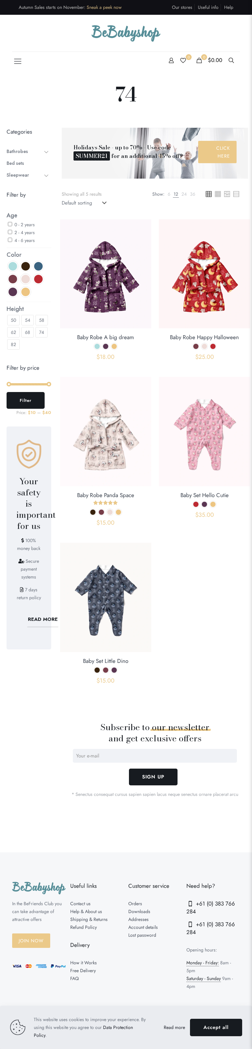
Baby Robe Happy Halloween (204, 337)
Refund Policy (83, 927)
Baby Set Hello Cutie (204, 495)
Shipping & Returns (89, 919)
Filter (26, 400)
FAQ (74, 978)
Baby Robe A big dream (105, 337)
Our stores (182, 7)
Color (14, 254)
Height (15, 309)
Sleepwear (18, 175)
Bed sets (15, 163)
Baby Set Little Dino (105, 661)
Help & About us (86, 911)
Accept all (216, 1027)
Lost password (142, 935)
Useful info (208, 7)
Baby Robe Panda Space (105, 495)
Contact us (80, 903)
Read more (174, 1027)
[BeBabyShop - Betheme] (126, 33)
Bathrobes (17, 151)
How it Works (83, 962)
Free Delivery (83, 970)
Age (12, 215)
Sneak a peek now (104, 7)
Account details (143, 927)
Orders (135, 903)
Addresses (138, 919)
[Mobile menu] (17, 61)
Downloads (139, 911)
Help (228, 7)
